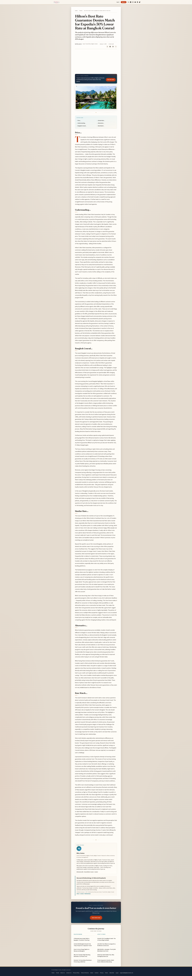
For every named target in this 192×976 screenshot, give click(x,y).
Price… (79, 120)
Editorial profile (80, 872)
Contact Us (68, 973)
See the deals (110, 79)
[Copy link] (116, 46)
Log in (117, 2)
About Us (62, 973)
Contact (96, 872)
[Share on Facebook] (110, 46)
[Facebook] (130, 2)
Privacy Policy (76, 973)
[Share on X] (107, 46)
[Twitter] (128, 2)
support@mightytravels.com (126, 973)
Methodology (88, 893)
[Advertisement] (96, 61)
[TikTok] (139, 2)
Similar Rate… (101, 120)
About (78, 893)
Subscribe (112, 973)
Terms (106, 973)
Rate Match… (101, 126)
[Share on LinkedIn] (113, 46)
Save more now (96, 918)
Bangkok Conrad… (82, 126)
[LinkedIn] (137, 2)
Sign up (123, 2)
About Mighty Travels (89, 872)
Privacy (101, 973)
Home (76, 10)
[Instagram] (133, 2)
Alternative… (101, 123)
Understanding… (82, 123)
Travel (81, 10)
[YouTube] (135, 2)
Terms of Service (85, 973)
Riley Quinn (79, 44)
